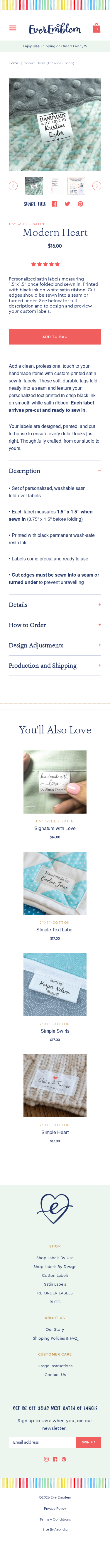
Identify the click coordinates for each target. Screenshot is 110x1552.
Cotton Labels (55, 1276)
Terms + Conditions (55, 1519)
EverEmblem (61, 1497)
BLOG (55, 1302)
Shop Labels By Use (55, 1258)
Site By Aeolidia (55, 1529)
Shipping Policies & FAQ (55, 1338)
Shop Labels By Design (55, 1267)
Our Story (55, 1330)
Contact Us (55, 1375)
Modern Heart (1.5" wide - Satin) (48, 63)
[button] (46, 264)
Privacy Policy (55, 1508)
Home (13, 63)
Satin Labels (55, 1284)
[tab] (55, 471)
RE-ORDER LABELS (55, 1293)
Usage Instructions (55, 1366)
